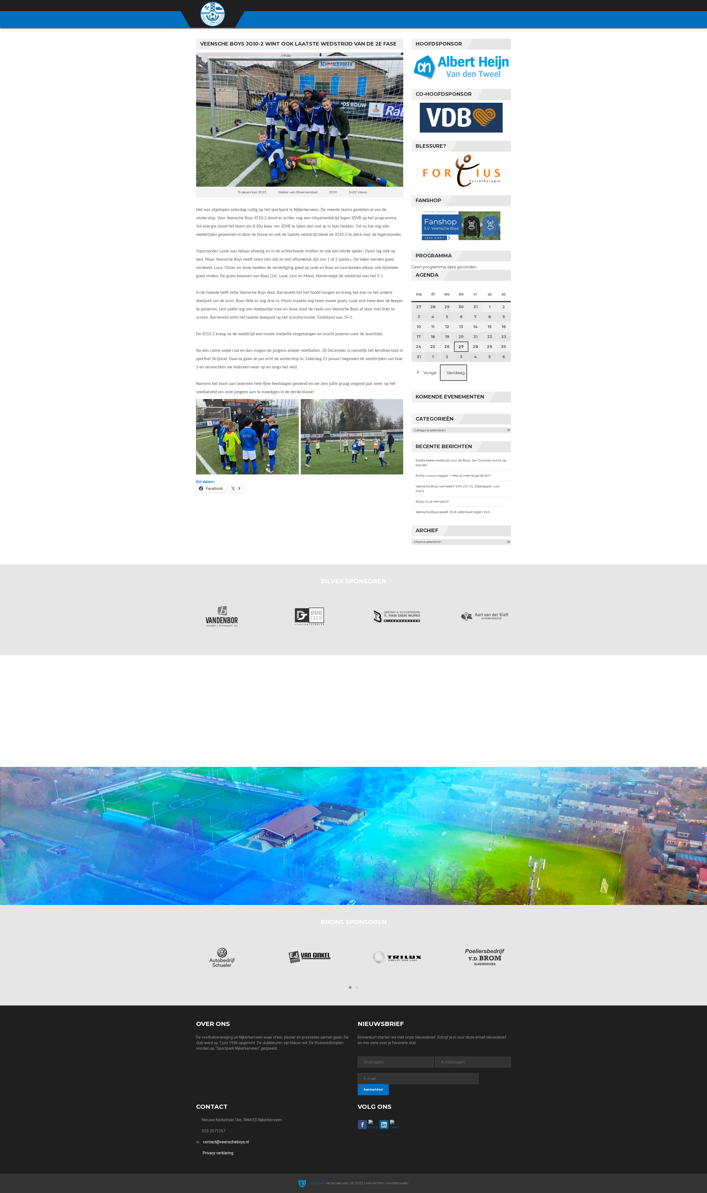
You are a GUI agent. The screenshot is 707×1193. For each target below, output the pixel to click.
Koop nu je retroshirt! (432, 501)
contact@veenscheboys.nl (226, 1142)
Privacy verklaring (218, 1153)
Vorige (430, 372)
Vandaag (456, 372)
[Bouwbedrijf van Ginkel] (222, 957)
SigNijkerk (316, 1183)
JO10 (333, 192)
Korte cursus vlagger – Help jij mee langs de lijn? (453, 475)
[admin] (478, 5)
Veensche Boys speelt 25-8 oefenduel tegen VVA (453, 512)
